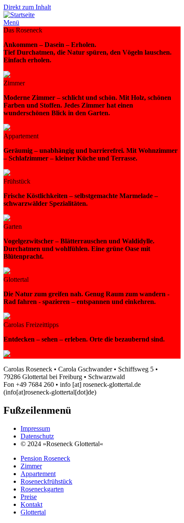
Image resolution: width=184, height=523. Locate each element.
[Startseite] (19, 14)
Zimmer (31, 466)
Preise (29, 496)
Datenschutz (37, 436)
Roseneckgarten (42, 489)
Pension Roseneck (45, 458)
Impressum (35, 428)
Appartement (38, 473)
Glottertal (33, 512)
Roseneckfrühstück (46, 481)
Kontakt (31, 504)
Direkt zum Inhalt (27, 7)
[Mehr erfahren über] (6, 75)
